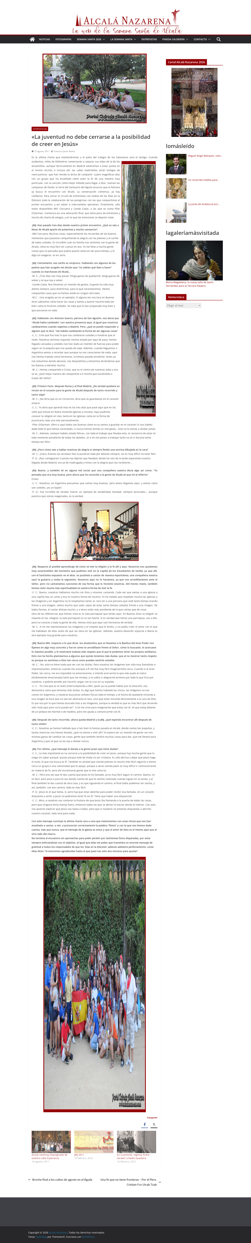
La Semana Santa (121, 39)
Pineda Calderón (173, 39)
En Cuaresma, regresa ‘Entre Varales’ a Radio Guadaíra (133, 1156)
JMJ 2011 (79, 1154)
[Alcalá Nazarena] (32, 39)
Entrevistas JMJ (40, 129)
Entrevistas (149, 39)
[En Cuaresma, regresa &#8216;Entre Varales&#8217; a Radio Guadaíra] (136, 1142)
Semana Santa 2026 (89, 39)
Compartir (152, 1117)
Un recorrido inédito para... (203, 180)
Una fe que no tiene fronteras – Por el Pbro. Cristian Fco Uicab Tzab (128, 1182)
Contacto (200, 39)
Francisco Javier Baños (64, 151)
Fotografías (63, 39)
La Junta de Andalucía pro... (204, 204)
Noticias (44, 39)
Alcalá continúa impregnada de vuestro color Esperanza (49, 1156)
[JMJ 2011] (94, 1142)
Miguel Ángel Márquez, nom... (205, 155)
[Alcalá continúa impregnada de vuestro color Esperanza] (51, 1142)
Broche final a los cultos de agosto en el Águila (62, 1180)
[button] (103, 39)
